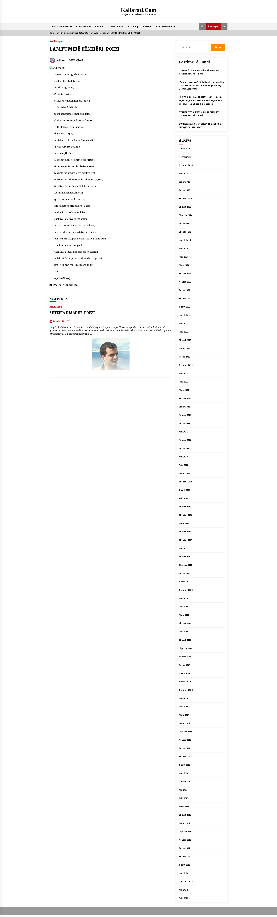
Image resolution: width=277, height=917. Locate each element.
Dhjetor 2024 (185, 215)
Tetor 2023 (184, 290)
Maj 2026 (183, 173)
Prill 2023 (183, 331)
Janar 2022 (184, 406)
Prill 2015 (183, 631)
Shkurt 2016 (185, 623)
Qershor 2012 (186, 881)
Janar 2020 (184, 473)
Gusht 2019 (184, 490)
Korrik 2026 (185, 156)
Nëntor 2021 (185, 415)
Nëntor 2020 (185, 440)
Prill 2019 (183, 498)
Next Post (56, 298)
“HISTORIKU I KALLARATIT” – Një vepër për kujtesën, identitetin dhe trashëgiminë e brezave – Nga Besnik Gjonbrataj (200, 100)
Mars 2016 (184, 614)
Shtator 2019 (185, 481)
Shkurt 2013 (185, 814)
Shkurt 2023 (185, 340)
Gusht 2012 (184, 864)
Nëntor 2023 (185, 281)
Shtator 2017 (185, 540)
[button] (202, 26)
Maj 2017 (183, 548)
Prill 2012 (183, 898)
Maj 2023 (183, 323)
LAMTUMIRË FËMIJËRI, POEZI (85, 49)
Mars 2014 (184, 714)
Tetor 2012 (184, 848)
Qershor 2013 (186, 781)
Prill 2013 (183, 798)
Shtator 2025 (185, 198)
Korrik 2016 (185, 581)
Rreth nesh (82, 26)
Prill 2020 (183, 465)
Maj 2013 (183, 789)
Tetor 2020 (184, 448)
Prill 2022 (183, 381)
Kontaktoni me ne (165, 26)
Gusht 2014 (184, 673)
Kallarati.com (138, 10)
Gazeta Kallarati (117, 26)
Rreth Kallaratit (60, 26)
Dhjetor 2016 (185, 564)
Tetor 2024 (184, 223)
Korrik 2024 (185, 240)
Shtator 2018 (185, 515)
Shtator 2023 (185, 298)
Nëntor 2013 (185, 739)
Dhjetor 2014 (185, 648)
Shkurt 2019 (185, 506)
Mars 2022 (184, 390)
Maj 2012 (183, 889)
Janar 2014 (184, 723)
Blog (135, 26)
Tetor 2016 (184, 573)
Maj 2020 (183, 456)
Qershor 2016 (186, 589)
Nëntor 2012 (185, 839)
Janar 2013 (184, 823)
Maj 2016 (183, 598)
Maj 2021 (183, 431)
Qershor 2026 (186, 165)
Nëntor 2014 (185, 656)
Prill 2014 (183, 706)
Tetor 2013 (184, 748)
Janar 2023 (184, 348)
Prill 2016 (183, 606)
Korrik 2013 (185, 773)
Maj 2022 (183, 373)
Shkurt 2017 (185, 556)
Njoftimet (99, 26)
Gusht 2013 (184, 764)
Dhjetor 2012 (185, 831)
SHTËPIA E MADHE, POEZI (72, 313)
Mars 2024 (184, 265)
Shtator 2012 (185, 856)
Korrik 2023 (185, 315)
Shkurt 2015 (185, 639)
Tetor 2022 (184, 356)
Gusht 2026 (184, 148)
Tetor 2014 (184, 664)
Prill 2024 (183, 256)
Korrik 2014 (185, 681)
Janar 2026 (184, 181)
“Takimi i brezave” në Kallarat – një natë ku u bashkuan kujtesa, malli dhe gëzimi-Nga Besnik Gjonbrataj (201, 85)
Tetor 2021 (184, 423)
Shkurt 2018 (185, 531)
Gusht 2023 (184, 306)
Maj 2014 (183, 698)
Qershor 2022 (186, 365)
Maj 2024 (183, 248)
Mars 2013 (184, 806)
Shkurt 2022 (185, 398)
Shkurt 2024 (185, 273)
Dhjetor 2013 (185, 731)
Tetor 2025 (184, 190)
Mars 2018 (184, 523)
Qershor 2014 (186, 689)
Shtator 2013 (185, 756)
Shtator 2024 (185, 231)
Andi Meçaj (56, 41)
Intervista (147, 26)
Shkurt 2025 (185, 206)
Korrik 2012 (185, 873)
